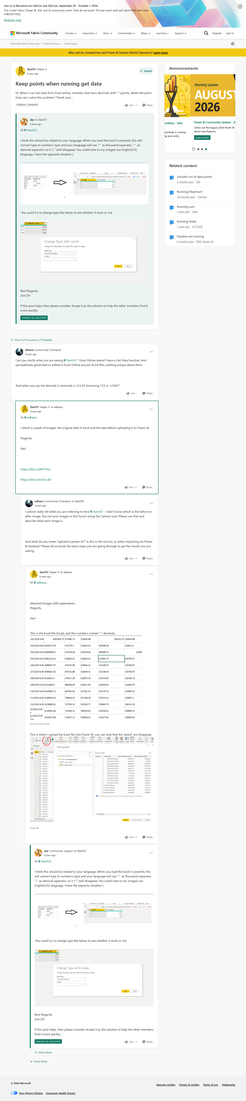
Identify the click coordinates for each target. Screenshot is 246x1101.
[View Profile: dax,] (24, 122)
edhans (29, 350)
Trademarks (228, 1084)
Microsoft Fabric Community (25, 43)
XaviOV (31, 69)
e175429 (197, 226)
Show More (45, 1052)
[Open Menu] (232, 43)
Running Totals (186, 221)
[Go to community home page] (34, 33)
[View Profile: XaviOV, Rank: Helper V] (20, 71)
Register (217, 33)
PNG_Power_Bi (204, 241)
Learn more (160, 52)
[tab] (198, 149)
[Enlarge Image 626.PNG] (84, 183)
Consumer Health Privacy (60, 1093)
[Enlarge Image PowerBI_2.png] (86, 677)
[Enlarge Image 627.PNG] (84, 252)
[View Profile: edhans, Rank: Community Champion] (19, 352)
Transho (202, 197)
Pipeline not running (190, 236)
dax (32, 119)
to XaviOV (41, 119)
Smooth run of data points (194, 177)
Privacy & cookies (189, 1084)
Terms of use (210, 1084)
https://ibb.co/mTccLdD (36, 479)
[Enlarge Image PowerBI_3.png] (92, 780)
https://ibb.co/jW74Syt (36, 469)
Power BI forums (52, 43)
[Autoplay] (193, 149)
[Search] (206, 33)
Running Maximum (189, 192)
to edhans (57, 407)
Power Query (70, 43)
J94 (198, 182)
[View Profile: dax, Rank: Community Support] (38, 853)
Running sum (186, 206)
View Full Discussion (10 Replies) (33, 340)
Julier (195, 211)
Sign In (230, 33)
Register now (12, 20)
